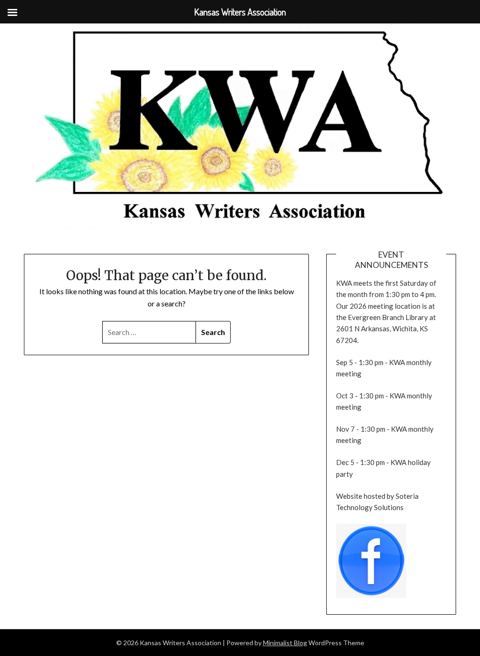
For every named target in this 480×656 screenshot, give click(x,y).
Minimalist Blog (285, 643)
